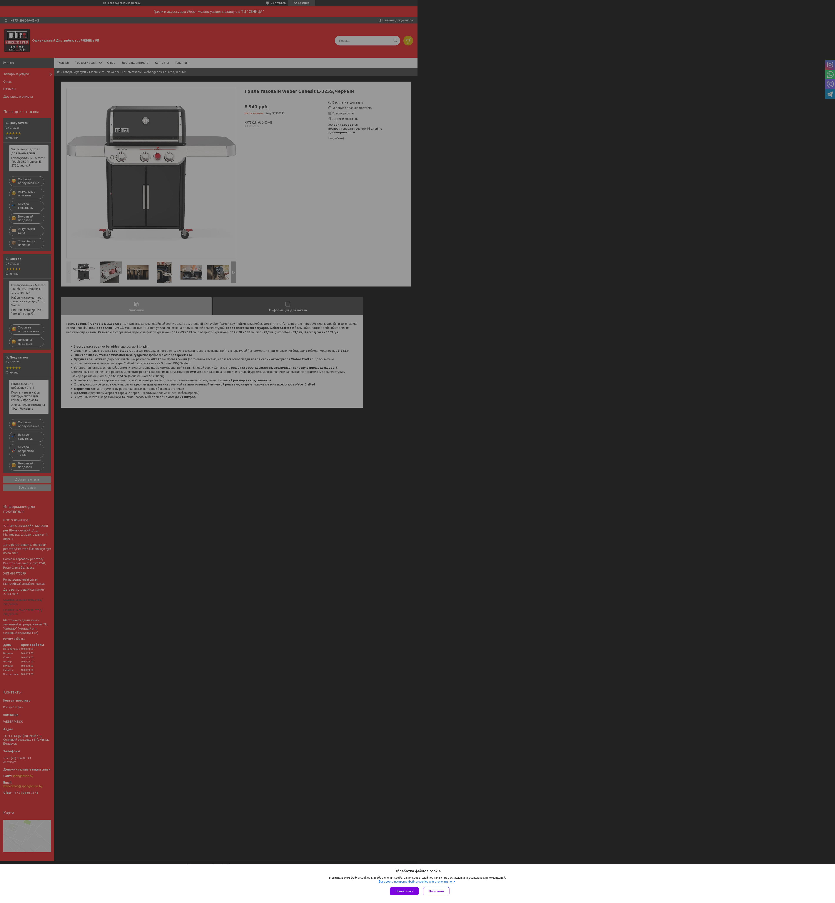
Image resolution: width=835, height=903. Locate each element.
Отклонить (436, 891)
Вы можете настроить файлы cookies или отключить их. (416, 881)
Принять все (404, 891)
